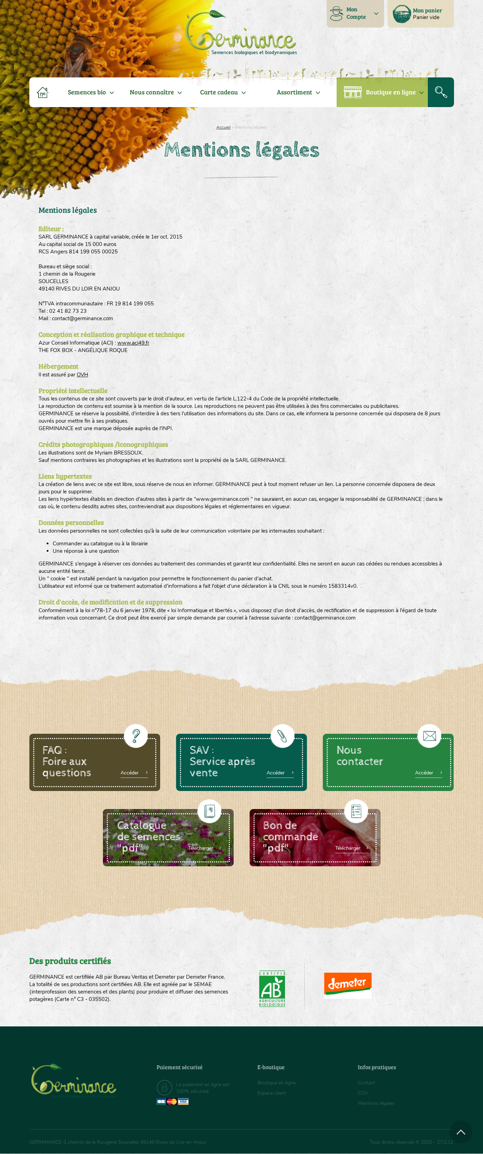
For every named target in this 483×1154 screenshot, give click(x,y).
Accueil (223, 127)
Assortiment (294, 92)
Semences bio (87, 92)
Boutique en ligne (391, 92)
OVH (82, 374)
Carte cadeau (219, 92)
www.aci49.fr (133, 342)
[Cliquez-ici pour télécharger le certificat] (348, 986)
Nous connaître (152, 92)
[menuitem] (421, 14)
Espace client (271, 1093)
